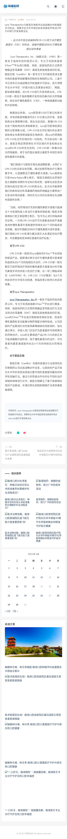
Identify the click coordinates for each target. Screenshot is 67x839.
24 (25, 596)
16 (17, 587)
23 (17, 596)
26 (41, 596)
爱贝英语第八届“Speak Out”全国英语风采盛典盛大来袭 (17, 455)
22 (9, 596)
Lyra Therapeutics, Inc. (22, 300)
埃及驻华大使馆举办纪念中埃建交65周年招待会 (49, 453)
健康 (22, 20)
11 (33, 577)
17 (25, 587)
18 (33, 587)
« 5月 (7, 611)
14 (58, 577)
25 (33, 596)
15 (9, 587)
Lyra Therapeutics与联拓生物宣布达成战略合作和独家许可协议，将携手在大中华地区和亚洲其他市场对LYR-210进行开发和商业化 (33, 414)
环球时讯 (12, 411)
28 (58, 596)
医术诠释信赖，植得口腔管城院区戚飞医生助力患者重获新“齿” (17, 536)
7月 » (15, 611)
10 (25, 577)
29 (9, 605)
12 (41, 577)
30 (17, 605)
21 (58, 587)
